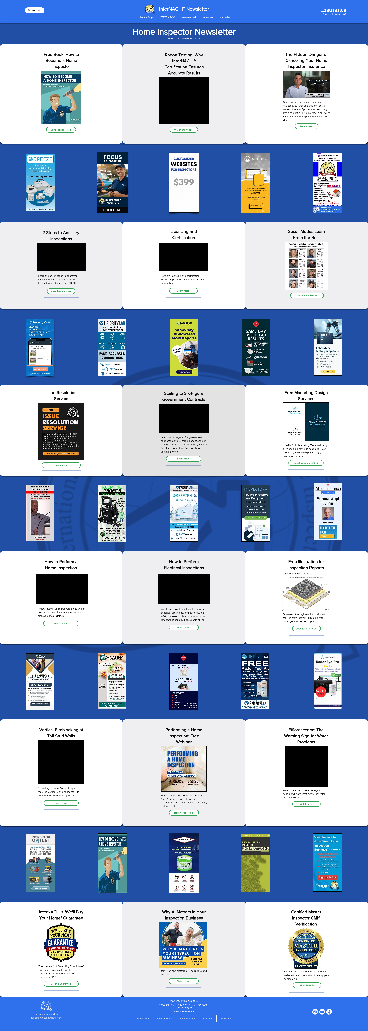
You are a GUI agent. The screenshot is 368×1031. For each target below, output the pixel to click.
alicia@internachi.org (184, 1011)
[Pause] (101, 203)
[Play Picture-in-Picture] (125, 203)
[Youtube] (322, 1012)
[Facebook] (329, 1012)
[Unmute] (106, 203)
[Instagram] (315, 1012)
